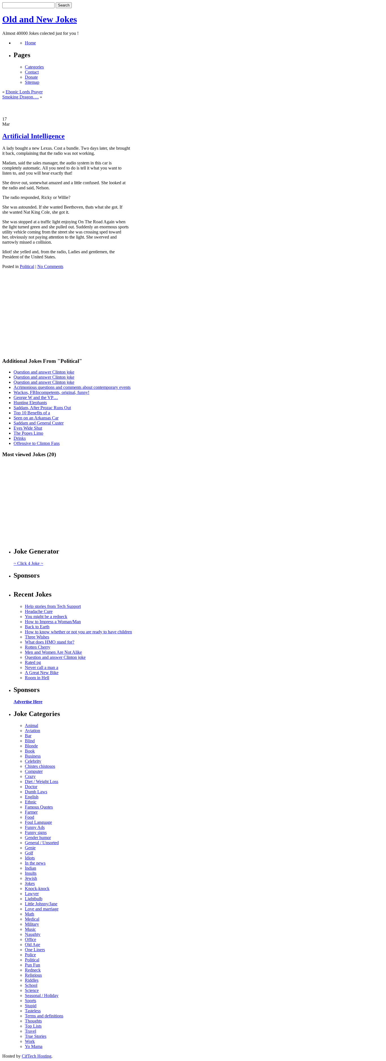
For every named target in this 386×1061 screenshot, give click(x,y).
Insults (30, 873)
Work (30, 1041)
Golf (29, 852)
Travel (30, 1031)
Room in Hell (37, 677)
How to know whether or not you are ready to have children (78, 631)
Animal (31, 725)
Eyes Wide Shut (28, 428)
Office (30, 939)
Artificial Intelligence (33, 136)
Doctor (31, 786)
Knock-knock (37, 888)
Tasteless (33, 1010)
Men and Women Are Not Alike (53, 652)
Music (30, 929)
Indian (30, 868)
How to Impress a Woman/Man (53, 621)
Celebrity (33, 761)
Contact (32, 72)
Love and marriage (41, 908)
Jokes (30, 883)
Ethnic (30, 801)
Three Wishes (37, 637)
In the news (35, 863)
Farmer (31, 812)
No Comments (50, 266)
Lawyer (32, 893)
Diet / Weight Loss (41, 781)
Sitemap (32, 82)
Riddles (31, 980)
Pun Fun (32, 965)
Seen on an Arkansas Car (36, 417)
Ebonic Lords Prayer (24, 91)
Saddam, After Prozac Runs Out (42, 407)
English (31, 796)
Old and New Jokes (39, 19)
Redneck (33, 970)
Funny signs (36, 832)
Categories (34, 67)
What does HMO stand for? (49, 642)
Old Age (32, 944)
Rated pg (33, 662)
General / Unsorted (42, 842)
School (31, 985)
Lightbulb (33, 898)
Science (32, 990)
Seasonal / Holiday (41, 995)
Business (33, 756)
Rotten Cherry (37, 647)
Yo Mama (33, 1046)
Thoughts (33, 1021)
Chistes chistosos (40, 766)
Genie (30, 847)
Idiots (30, 858)
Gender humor (38, 837)
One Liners (35, 949)
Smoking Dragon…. (20, 97)
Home (30, 42)
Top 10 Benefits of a (32, 412)
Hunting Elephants (30, 402)
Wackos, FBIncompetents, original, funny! (51, 392)
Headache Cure (39, 611)
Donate (31, 77)
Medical (32, 919)
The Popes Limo (28, 433)
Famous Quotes (39, 807)
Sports (30, 1000)
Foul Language (38, 822)
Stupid (30, 1005)
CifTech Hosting (36, 1056)
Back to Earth (37, 626)
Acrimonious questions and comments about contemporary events (72, 387)
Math (29, 914)
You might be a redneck (46, 616)
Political (27, 266)
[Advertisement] (193, 108)
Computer (34, 771)
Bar (28, 735)
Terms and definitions (44, 1015)
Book (30, 751)
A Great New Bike (41, 672)
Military (32, 924)
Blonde (31, 745)
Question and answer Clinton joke (44, 372)
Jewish (31, 878)
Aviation (32, 730)
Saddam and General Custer (39, 423)
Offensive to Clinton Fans (37, 443)
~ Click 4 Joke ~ (28, 563)
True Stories (35, 1036)
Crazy (30, 776)
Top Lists (33, 1026)
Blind (30, 740)
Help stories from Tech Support (53, 606)
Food (29, 817)
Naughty (32, 934)
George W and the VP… (36, 397)
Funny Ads (35, 827)
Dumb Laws (36, 791)
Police (30, 954)
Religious (33, 975)
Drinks (20, 438)
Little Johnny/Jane (41, 903)
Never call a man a (41, 667)
